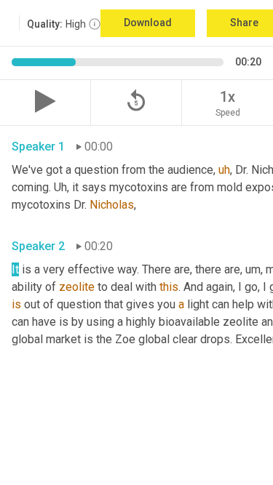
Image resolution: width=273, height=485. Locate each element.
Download (148, 22)
